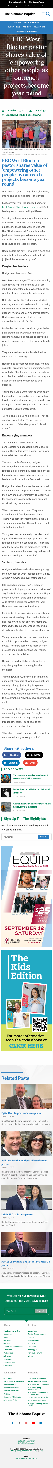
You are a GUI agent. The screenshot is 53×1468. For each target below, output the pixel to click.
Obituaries (32, 1347)
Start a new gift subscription (38, 1385)
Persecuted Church (35, 1353)
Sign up (43, 837)
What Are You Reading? (12, 1391)
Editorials (31, 1337)
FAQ (41, 1451)
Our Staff (7, 1344)
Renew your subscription (37, 1381)
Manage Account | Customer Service (38, 1404)
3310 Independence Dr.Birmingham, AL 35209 (26, 1442)
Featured (22, 115)
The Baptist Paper (36, 2)
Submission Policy (11, 1400)
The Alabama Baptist (17, 2)
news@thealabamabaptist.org (26, 1458)
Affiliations (8, 1350)
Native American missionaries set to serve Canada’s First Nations (31, 777)
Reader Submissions (11, 1388)
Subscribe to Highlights (37, 1400)
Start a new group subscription (34, 1388)
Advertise (7, 1356)
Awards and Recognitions (13, 1347)
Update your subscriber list (38, 1397)
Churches (11, 115)
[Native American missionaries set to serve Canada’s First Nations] (6, 778)
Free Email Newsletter (26, 31)
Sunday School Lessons (37, 1334)
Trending (27, 27)
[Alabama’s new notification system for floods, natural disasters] (6, 807)
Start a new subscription (37, 1378)
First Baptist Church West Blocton (20, 207)
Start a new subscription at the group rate (38, 1393)
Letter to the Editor (11, 1385)
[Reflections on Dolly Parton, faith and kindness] (6, 792)
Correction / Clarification (13, 1397)
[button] (48, 14)
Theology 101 (33, 1350)
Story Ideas (8, 1378)
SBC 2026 (17, 23)
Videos (30, 1356)
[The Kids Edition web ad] (26, 1000)
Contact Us (8, 1334)
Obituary (7, 1394)
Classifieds (39, 27)
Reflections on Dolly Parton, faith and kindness (31, 791)
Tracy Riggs (39, 111)
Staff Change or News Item (14, 1381)
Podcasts (31, 1344)
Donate (6, 1337)
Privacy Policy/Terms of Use (21, 1451)
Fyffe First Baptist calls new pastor (21, 1113)
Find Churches (9, 1362)
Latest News (14, 27)
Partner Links (8, 1353)
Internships (8, 1359)
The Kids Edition (31, 23)
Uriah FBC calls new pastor (17, 1214)
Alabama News (33, 1340)
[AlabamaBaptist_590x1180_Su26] (26, 896)
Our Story (7, 1340)
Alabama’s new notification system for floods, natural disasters (32, 805)
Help (35, 1451)
